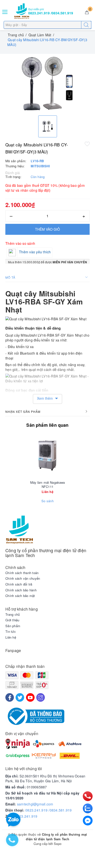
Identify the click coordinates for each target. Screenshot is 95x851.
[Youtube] (30, 697)
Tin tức (10, 631)
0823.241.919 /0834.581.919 (48, 810)
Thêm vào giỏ (47, 229)
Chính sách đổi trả (18, 584)
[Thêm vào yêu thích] (87, 143)
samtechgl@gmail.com (35, 804)
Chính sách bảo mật (20, 596)
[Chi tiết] (24, 455)
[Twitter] (20, 697)
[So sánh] (70, 455)
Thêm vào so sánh (20, 243)
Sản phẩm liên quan (47, 425)
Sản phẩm (12, 626)
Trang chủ (12, 614)
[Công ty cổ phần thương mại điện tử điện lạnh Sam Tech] (21, 11)
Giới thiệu (12, 620)
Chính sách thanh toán (21, 573)
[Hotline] (88, 796)
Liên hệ (10, 637)
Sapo (57, 843)
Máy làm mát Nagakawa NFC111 (47, 485)
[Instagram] (40, 697)
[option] (47, 84)
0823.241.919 (26, 816)
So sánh (47, 501)
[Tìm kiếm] (86, 25)
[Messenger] (88, 820)
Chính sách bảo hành (21, 590)
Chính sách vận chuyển (22, 578)
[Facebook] (9, 697)
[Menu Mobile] (5, 11)
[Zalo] (88, 808)
